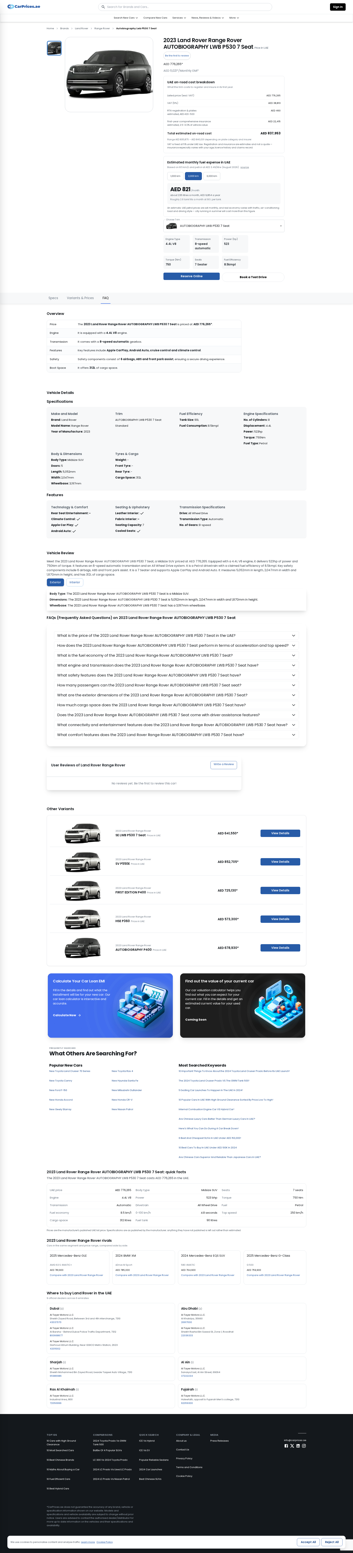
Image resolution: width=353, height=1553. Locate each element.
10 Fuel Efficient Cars (58, 1479)
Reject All (332, 1542)
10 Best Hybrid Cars (58, 1488)
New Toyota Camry (60, 1080)
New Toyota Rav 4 (122, 1071)
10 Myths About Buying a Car (63, 1469)
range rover (102, 28)
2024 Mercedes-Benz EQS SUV (203, 1256)
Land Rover (81, 28)
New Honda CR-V (122, 1100)
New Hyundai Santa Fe (125, 1080)
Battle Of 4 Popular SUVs (107, 1450)
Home (50, 28)
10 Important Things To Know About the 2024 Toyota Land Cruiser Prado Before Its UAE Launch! (234, 1071)
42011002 (55, 1348)
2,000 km (193, 176)
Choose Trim (173, 219)
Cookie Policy (184, 1476)
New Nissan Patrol (122, 1109)
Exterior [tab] (55, 582)
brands (64, 28)
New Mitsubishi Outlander (127, 1090)
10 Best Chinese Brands (60, 1460)
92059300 (187, 1403)
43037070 (55, 1322)
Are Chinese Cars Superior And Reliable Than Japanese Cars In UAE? (220, 1157)
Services (177, 17)
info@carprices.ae (295, 1440)
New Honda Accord (61, 1100)
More (232, 17)
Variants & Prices (80, 298)
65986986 (56, 1376)
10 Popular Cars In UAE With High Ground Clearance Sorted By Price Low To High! (226, 1100)
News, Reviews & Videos (206, 17)
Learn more (88, 1542)
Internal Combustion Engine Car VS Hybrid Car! (206, 1109)
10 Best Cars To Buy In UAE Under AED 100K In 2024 (208, 1147)
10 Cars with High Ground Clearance (61, 1442)
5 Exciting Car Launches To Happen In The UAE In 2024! (211, 1090)
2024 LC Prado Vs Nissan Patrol (111, 1479)
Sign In (338, 7)
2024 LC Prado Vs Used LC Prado (112, 1469)
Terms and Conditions (189, 1467)
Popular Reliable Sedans (154, 1460)
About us (181, 1441)
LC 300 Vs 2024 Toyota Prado (110, 1460)
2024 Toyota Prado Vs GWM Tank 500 (109, 1442)
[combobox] (223, 226)
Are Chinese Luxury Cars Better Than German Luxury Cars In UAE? (217, 1119)
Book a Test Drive (253, 277)
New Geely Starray (60, 1109)
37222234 (187, 1376)
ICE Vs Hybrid (147, 1441)
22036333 (187, 1335)
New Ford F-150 (58, 1090)
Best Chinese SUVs (150, 1479)
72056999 (55, 1403)
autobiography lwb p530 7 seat (136, 28)
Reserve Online (192, 276)
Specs (53, 298)
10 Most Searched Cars (60, 1450)
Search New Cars (124, 17)
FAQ (106, 298)
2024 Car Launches (150, 1469)
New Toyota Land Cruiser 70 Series (69, 1071)
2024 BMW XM (125, 1256)
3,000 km (211, 176)
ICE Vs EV (144, 1450)
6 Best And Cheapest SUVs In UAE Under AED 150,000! (210, 1138)
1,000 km (175, 176)
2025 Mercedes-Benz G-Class (268, 1256)
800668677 (56, 1335)
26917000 (186, 1322)
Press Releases (219, 1441)
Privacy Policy (184, 1458)
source (244, 167)
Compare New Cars (155, 17)
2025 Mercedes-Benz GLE (68, 1256)
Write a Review (224, 764)
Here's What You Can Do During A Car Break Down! (209, 1128)
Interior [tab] (74, 582)
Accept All (308, 1542)
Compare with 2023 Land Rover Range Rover (76, 1275)
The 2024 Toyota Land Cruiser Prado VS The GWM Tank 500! (214, 1080)
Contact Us (182, 1449)
